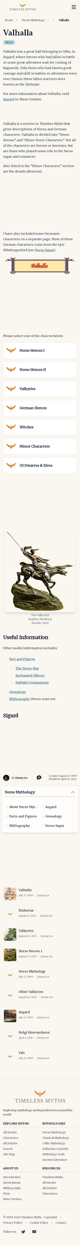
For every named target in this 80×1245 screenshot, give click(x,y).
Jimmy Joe (21, 777)
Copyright (50, 1217)
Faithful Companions (32, 682)
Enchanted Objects (30, 675)
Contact (61, 1222)
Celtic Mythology (53, 1143)
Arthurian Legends (55, 1149)
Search (8, 1149)
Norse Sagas (44, 250)
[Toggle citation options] (38, 777)
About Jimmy (12, 1182)
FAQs (6, 1193)
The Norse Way (27, 668)
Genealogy (17, 692)
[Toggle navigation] (74, 7)
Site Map (9, 1154)
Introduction (12, 1177)
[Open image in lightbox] (40, 571)
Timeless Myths (52, 1177)
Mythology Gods (53, 1154)
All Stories (10, 1132)
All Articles (10, 1143)
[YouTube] (34, 1232)
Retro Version (12, 1199)
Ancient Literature (54, 1159)
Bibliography (19, 699)
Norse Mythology (33, 20)
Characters (10, 1138)
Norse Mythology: (20, 792)
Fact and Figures (22, 659)
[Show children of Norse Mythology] (48, 20)
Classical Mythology (55, 1138)
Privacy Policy (12, 1222)
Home (9, 20)
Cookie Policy (39, 1222)
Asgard (8, 99)
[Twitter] (23, 1232)
